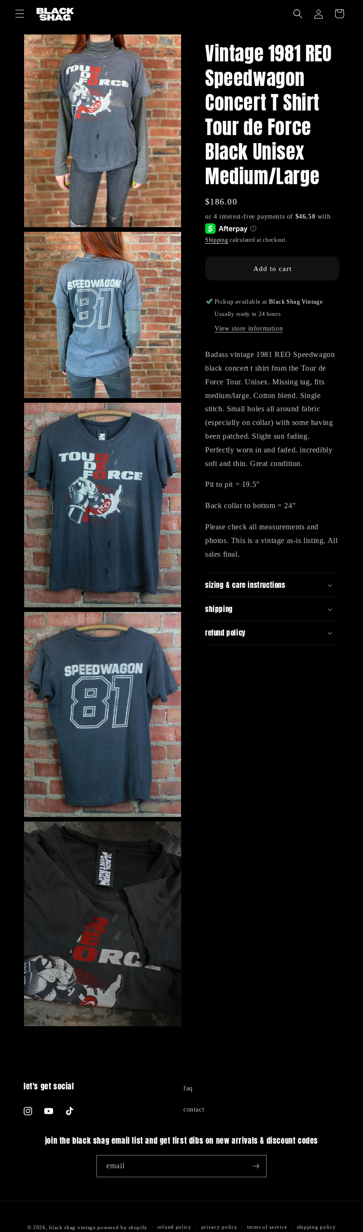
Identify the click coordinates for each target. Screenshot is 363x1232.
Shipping (216, 240)
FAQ (188, 1088)
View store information (249, 328)
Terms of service (267, 1227)
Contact (193, 1109)
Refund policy (174, 1227)
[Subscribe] (255, 1166)
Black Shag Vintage (72, 1227)
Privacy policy (219, 1227)
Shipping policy (316, 1227)
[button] (19, 13)
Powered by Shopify (122, 1227)
